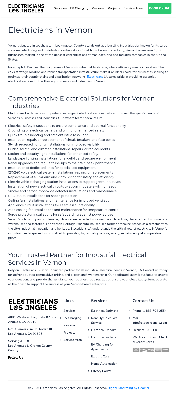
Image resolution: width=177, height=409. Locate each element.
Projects (114, 8)
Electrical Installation (106, 337)
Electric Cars (100, 356)
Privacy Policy (101, 371)
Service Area (133, 8)
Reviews (98, 8)
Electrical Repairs (104, 330)
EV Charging (79, 8)
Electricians (95, 77)
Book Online (159, 8)
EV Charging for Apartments (102, 346)
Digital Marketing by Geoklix (128, 388)
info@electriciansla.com (150, 323)
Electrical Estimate (104, 311)
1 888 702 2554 (155, 311)
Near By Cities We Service (104, 320)
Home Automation (104, 364)
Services (60, 8)
